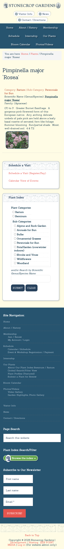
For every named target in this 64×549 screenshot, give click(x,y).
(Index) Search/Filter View (22, 370)
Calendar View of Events (23, 180)
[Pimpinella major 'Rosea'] (17, 139)
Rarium (19, 212)
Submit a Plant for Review (22, 376)
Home (6, 321)
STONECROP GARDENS (32, 5)
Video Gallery (15, 392)
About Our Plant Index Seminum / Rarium (31, 367)
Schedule (8, 346)
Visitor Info (9, 405)
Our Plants (9, 364)
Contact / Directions (14, 418)
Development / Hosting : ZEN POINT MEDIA (31, 543)
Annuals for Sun (26, 230)
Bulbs (20, 234)
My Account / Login (19, 340)
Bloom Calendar (12, 382)
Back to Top (32, 535)
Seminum (20, 216)
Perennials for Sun (27, 242)
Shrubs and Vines (27, 254)
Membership (10, 334)
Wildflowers (23, 258)
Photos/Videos (11, 389)
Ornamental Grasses (28, 238)
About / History (12, 327)
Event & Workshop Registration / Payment (31, 352)
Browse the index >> (23, 458)
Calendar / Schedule (19, 349)
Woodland (22, 263)
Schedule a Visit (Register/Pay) (27, 173)
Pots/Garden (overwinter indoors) (30, 249)
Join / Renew (15, 337)
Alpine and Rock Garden (31, 225)
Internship (9, 358)
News (6, 412)
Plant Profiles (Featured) (21, 373)
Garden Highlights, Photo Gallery (26, 395)
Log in (21, 544)
